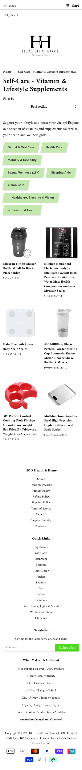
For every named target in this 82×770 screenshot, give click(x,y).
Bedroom (41, 564)
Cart (75, 5)
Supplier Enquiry (41, 520)
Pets (41, 588)
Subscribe (67, 648)
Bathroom (41, 559)
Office (41, 594)
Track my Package (41, 485)
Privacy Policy (41, 491)
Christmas (41, 618)
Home (7, 71)
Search (41, 479)
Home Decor (41, 571)
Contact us (41, 526)
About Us (41, 514)
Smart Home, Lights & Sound (41, 606)
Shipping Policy (41, 502)
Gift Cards (41, 553)
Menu (12, 6)
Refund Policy (41, 496)
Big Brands (41, 547)
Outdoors (41, 600)
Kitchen (41, 576)
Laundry (41, 582)
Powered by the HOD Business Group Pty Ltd (54, 741)
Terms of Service (41, 508)
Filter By (8, 99)
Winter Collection (41, 612)
